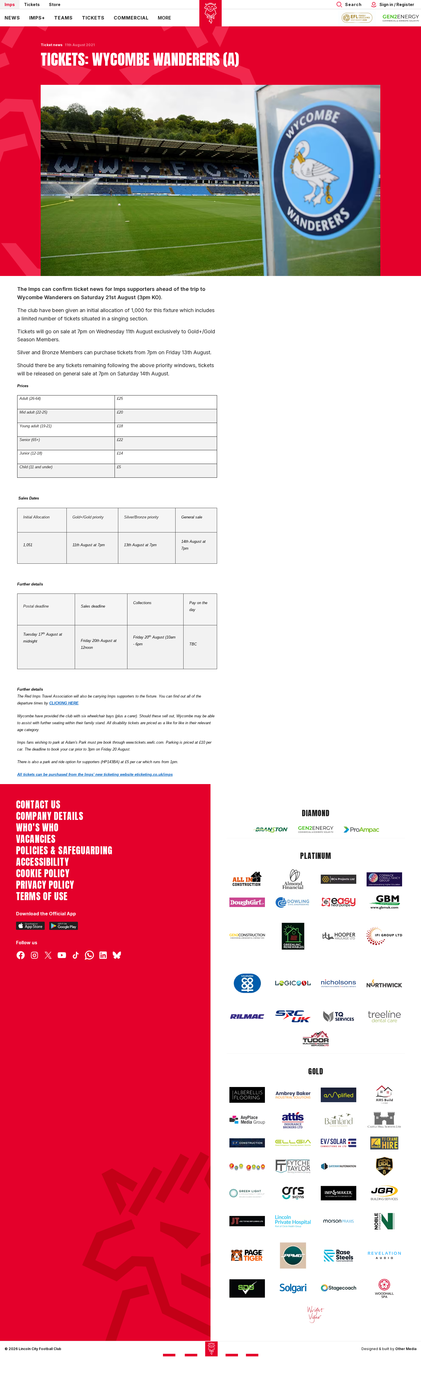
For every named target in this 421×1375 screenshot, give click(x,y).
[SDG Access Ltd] (247, 1288)
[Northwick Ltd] (384, 983)
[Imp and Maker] (338, 1193)
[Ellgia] (293, 1143)
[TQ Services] (338, 1016)
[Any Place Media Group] (247, 1120)
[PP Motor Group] (293, 1255)
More (164, 18)
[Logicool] (293, 983)
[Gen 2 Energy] (316, 829)
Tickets (32, 4)
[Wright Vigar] (316, 1314)
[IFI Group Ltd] (384, 936)
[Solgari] (293, 1288)
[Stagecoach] (338, 1288)
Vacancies (36, 839)
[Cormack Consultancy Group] (384, 879)
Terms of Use (42, 896)
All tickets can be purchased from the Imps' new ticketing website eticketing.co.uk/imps (95, 774)
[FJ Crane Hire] (384, 1143)
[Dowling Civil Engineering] (293, 902)
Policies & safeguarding (64, 850)
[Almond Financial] (293, 879)
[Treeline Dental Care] (384, 1016)
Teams (63, 18)
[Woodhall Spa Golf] (384, 1288)
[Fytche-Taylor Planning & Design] (293, 1166)
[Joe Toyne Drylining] (247, 1221)
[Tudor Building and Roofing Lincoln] (316, 1038)
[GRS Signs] (293, 1193)
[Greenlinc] (293, 936)
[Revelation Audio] (384, 1255)
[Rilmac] (247, 1016)
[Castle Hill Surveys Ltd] (384, 1120)
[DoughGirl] (247, 902)
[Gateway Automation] (338, 1166)
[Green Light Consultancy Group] (247, 1193)
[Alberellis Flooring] (247, 1095)
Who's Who (37, 827)
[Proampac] (361, 829)
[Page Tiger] (247, 1255)
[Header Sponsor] (401, 17)
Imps (10, 4)
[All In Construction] (247, 879)
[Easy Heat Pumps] (338, 902)
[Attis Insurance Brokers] (293, 1120)
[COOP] (247, 983)
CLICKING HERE (63, 703)
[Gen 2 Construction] (247, 936)
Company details (49, 816)
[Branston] (270, 829)
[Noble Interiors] (384, 1221)
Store (54, 4)
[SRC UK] (293, 1016)
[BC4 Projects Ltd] (338, 879)
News (12, 18)
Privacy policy (45, 885)
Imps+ (37, 18)
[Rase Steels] (338, 1255)
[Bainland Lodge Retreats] (338, 1120)
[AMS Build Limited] (384, 1094)
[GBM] (384, 902)
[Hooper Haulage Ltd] (338, 936)
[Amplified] (338, 1095)
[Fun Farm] (247, 1166)
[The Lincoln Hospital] (293, 1221)
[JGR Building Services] (384, 1193)
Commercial (131, 18)
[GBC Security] (384, 1166)
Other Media (405, 1349)
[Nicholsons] (338, 983)
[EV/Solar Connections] (338, 1143)
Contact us (38, 804)
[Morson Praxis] (338, 1221)
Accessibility (42, 862)
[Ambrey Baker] (293, 1095)
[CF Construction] (247, 1142)
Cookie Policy (43, 873)
